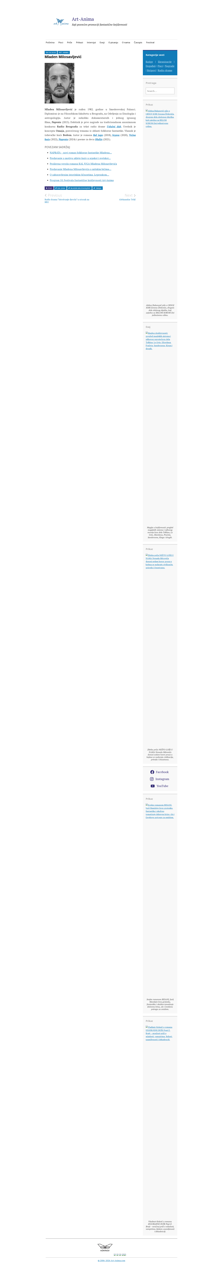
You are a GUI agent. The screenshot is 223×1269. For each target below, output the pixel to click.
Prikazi (79, 42)
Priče (69, 42)
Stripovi (151, 70)
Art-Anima (83, 19)
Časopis (138, 42)
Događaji (151, 66)
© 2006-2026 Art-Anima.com (111, 1260)
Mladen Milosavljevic (80, 188)
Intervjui (91, 42)
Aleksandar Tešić (127, 197)
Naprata (63, 139)
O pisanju (113, 42)
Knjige (149, 61)
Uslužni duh (114, 126)
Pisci (60, 42)
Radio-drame (165, 70)
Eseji (102, 42)
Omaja (98, 188)
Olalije (98, 139)
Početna (50, 42)
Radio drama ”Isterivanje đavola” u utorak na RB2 (67, 198)
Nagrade (169, 66)
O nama (126, 42)
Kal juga (98, 135)
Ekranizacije (165, 61)
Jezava (116, 135)
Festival (150, 42)
